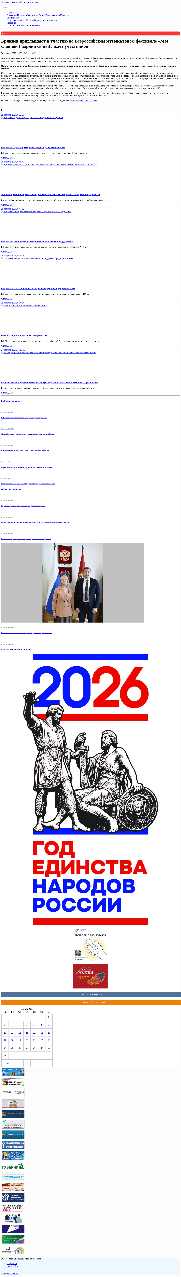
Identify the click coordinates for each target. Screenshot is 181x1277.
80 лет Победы (27, 20)
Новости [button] (11, 12)
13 (27, 1032)
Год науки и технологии (46, 20)
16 (49, 1032)
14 (34, 1032)
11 (12, 1032)
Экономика (32, 15)
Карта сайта (12, 1266)
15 (42, 1032)
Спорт (42, 15)
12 (20, 1032)
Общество (12, 15)
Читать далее (7, 158)
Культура (64, 15)
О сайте (10, 25)
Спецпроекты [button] (13, 18)
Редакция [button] (11, 23)
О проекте (12, 1263)
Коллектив (35, 25)
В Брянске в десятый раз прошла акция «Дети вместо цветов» (33, 147)
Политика (22, 15)
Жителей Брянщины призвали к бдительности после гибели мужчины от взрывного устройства (50, 194)
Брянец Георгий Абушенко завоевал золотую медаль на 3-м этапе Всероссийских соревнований (49, 382)
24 (5, 1048)
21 (34, 1040)
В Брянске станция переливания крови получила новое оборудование (37, 241)
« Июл (7, 1063)
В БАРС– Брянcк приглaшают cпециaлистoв (24, 335)
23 (49, 1040)
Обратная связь (22, 25)
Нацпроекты (13, 20)
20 (27, 1040)
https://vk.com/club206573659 (83, 100)
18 (12, 1040)
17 (5, 1040)
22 (42, 1040)
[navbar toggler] (2, 5)
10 (5, 1032)
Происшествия (52, 15)
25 (12, 1048)
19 (20, 1040)
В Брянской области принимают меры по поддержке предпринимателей (38, 288)
